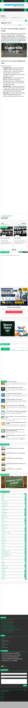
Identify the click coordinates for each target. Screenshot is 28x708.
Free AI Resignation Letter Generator (8, 626)
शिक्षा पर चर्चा (3, 574)
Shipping (3, 549)
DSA (3, 639)
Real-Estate (4, 545)
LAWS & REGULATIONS (6, 532)
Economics (3, 515)
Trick (2, 560)
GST (2, 523)
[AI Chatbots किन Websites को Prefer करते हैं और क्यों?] (3, 448)
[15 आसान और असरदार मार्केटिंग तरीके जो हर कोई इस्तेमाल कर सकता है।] (3, 464)
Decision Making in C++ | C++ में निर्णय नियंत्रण (14, 468)
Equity (3, 518)
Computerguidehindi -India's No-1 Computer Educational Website (12, 689)
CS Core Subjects (5, 644)
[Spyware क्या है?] (20, 231)
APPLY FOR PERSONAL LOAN (14, 311)
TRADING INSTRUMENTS (6, 554)
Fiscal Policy (4, 521)
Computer (3, 507)
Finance (3, 520)
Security (4, 20)
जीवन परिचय (3, 570)
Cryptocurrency (4, 512)
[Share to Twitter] (10, 232)
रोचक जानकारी (4, 573)
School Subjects (5, 647)
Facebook (2, 218)
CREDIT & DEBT (4, 506)
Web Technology (5, 640)
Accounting (4, 493)
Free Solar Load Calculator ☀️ (7, 622)
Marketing (3, 535)
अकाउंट (3, 565)
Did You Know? (4, 514)
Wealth (3, 562)
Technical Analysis (5, 556)
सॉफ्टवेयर (3, 577)
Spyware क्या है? (18, 238)
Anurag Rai (3, 340)
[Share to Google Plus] (11, 232)
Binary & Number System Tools (7, 619)
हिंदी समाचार (3, 579)
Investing (3, 531)
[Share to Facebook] (8, 232)
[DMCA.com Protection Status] (4, 666)
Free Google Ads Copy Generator (8, 630)
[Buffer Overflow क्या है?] (6, 231)
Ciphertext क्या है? (6, 23)
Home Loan (4, 526)
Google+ (5, 218)
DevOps (3, 643)
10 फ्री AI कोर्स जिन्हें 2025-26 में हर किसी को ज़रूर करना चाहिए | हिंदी (16, 411)
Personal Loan (4, 542)
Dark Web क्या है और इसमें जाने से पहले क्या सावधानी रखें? (14, 387)
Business (3, 500)
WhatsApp (3, 563)
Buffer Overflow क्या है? (12, 42)
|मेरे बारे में (2, 692)
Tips (2, 559)
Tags (23, 349)
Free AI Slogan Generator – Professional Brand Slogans (12, 629)
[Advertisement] (14, 155)
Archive (14, 349)
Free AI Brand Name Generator (7, 625)
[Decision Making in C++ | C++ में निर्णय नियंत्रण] (3, 469)
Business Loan (4, 503)
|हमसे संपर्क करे (3, 698)
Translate (21, 17)
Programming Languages (6, 637)
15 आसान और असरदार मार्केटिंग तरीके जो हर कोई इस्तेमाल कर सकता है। (12, 658)
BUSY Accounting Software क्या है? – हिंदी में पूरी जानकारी (15, 405)
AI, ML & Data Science (6, 641)
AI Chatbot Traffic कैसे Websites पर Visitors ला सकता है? (15, 453)
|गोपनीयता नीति (3, 694)
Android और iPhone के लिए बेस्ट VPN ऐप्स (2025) (14, 393)
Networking (4, 540)
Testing (3, 557)
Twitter (4, 218)
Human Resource (5, 528)
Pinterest (7, 218)
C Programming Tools (6, 621)
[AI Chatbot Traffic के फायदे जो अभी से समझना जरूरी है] (3, 459)
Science (3, 546)
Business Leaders (5, 501)
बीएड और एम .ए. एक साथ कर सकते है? (11, 381)
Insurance (3, 529)
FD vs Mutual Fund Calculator (7, 623)
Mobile (3, 537)
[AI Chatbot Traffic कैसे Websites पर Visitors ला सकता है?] (3, 453)
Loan (2, 534)
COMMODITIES (4, 504)
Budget (3, 498)
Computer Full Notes (5, 509)
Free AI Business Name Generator (8, 627)
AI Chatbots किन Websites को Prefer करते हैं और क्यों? (15, 448)
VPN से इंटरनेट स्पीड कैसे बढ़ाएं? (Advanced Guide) (14, 399)
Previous (1, 231)
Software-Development (6, 551)
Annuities (3, 495)
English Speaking (5, 517)
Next (26, 231)
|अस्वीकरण (2, 696)
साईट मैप (2, 700)
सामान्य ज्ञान (3, 576)
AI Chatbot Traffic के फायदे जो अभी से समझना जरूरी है (14, 458)
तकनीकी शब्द (3, 571)
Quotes (3, 543)
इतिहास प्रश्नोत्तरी (4, 568)
